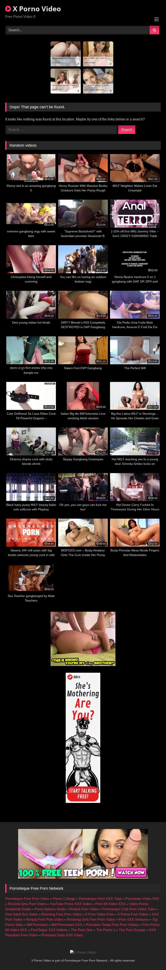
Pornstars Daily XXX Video (62, 935)
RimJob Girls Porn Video (27, 904)
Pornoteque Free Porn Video (27, 899)
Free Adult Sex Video (21, 914)
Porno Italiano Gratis (50, 909)
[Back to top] (152, 957)
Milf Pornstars (37, 925)
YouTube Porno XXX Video (71, 904)
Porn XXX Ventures (133, 919)
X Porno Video (36, 8)
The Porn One (82, 930)
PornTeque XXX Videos (49, 930)
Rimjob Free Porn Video (44, 919)
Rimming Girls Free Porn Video (91, 919)
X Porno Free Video (132, 914)
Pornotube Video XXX (142, 899)
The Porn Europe (132, 930)
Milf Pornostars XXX (66, 925)
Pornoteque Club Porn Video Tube (128, 909)
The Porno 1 (105, 930)
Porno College (64, 899)
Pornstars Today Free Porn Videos (112, 925)
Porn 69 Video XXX (110, 904)
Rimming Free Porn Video (61, 914)
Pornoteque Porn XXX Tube (100, 899)
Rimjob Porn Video (84, 909)
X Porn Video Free (99, 914)
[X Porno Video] (83, 952)
